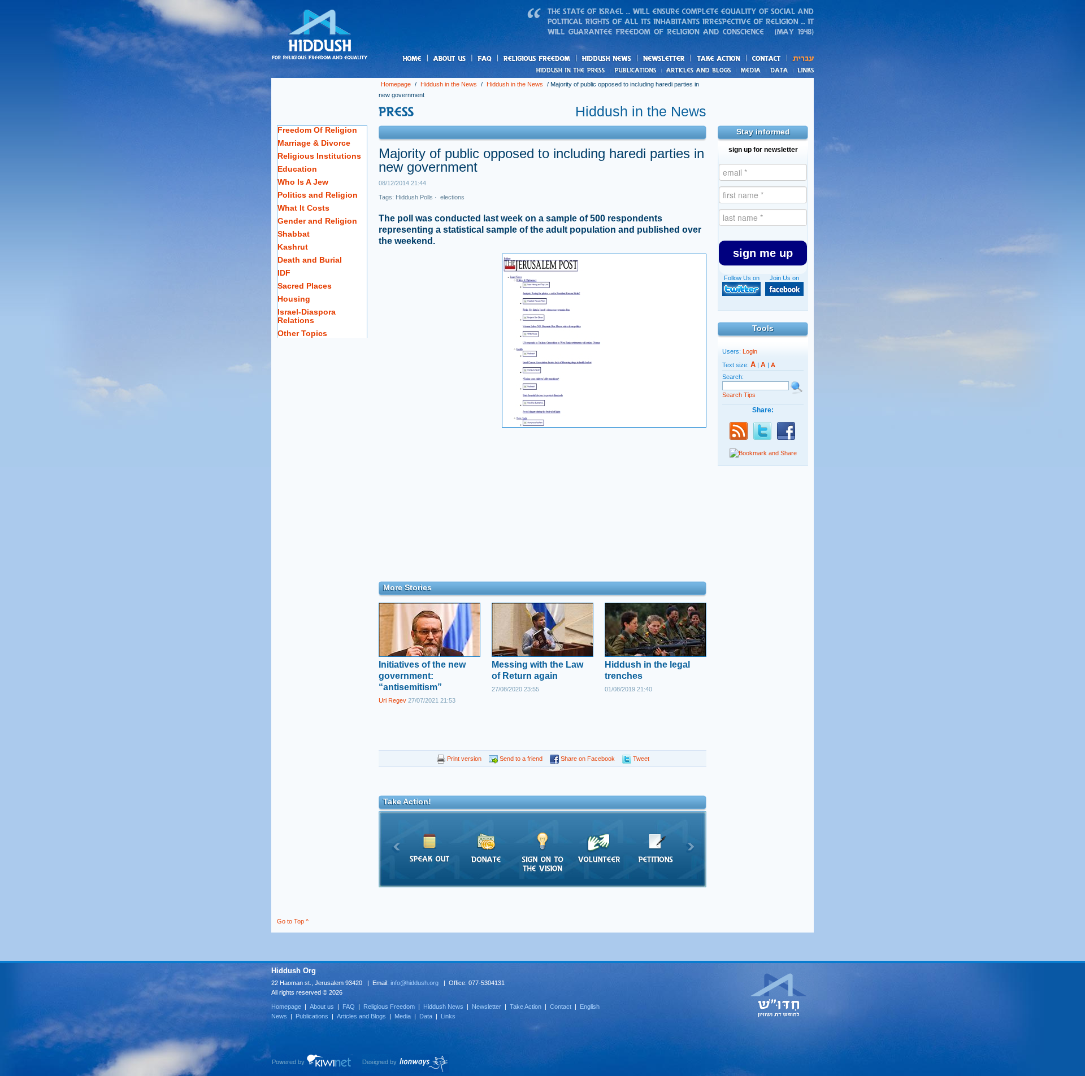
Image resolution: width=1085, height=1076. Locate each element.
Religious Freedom (389, 1006)
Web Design (405, 1063)
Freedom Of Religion (317, 129)
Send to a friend (520, 758)
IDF (283, 272)
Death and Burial (309, 259)
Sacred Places (304, 285)
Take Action (525, 1006)
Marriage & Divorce (313, 142)
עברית (800, 58)
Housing (293, 298)
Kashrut (292, 246)
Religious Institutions (319, 155)
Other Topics (302, 333)
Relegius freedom (563, 59)
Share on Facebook (587, 758)
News (572, 70)
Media (751, 70)
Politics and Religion (317, 194)
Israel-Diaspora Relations (306, 316)
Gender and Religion (317, 220)
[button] (763, 253)
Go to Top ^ (293, 921)
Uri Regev (392, 700)
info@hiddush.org (414, 982)
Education (297, 168)
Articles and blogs (720, 71)
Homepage (319, 35)
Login (750, 351)
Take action (737, 59)
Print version (463, 758)
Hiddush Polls (414, 197)
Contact (767, 58)
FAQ (485, 58)
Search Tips (739, 394)
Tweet (640, 758)
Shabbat (293, 233)
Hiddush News (628, 59)
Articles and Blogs (361, 1016)
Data (779, 70)
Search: (733, 376)
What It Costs (303, 207)
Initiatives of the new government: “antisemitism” (422, 676)
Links (803, 70)
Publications (636, 70)
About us (468, 59)
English (590, 1006)
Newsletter (664, 58)
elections (452, 197)
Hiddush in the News (448, 84)
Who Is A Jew (302, 181)
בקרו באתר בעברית (779, 994)
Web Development (312, 1063)
